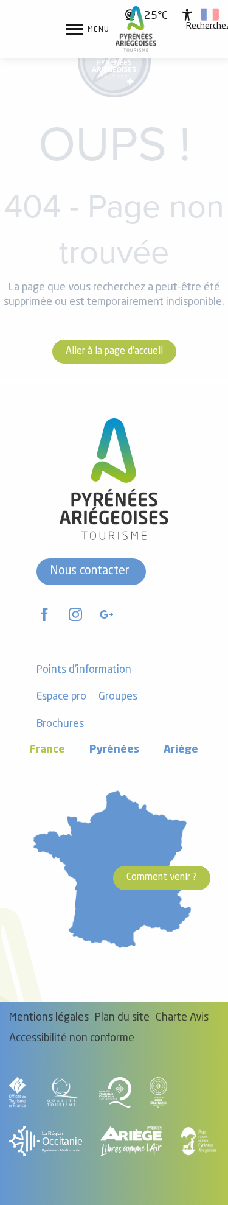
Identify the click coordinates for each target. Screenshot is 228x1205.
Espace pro (61, 697)
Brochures (60, 724)
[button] (210, 15)
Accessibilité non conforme (71, 1038)
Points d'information (83, 670)
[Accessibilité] (187, 14)
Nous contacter (90, 571)
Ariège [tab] (181, 750)
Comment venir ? (161, 877)
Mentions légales (49, 1018)
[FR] (210, 15)
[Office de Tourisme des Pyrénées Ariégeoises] (136, 29)
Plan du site (122, 1018)
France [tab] (47, 750)
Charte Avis (182, 1018)
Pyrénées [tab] (114, 750)
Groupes (117, 697)
